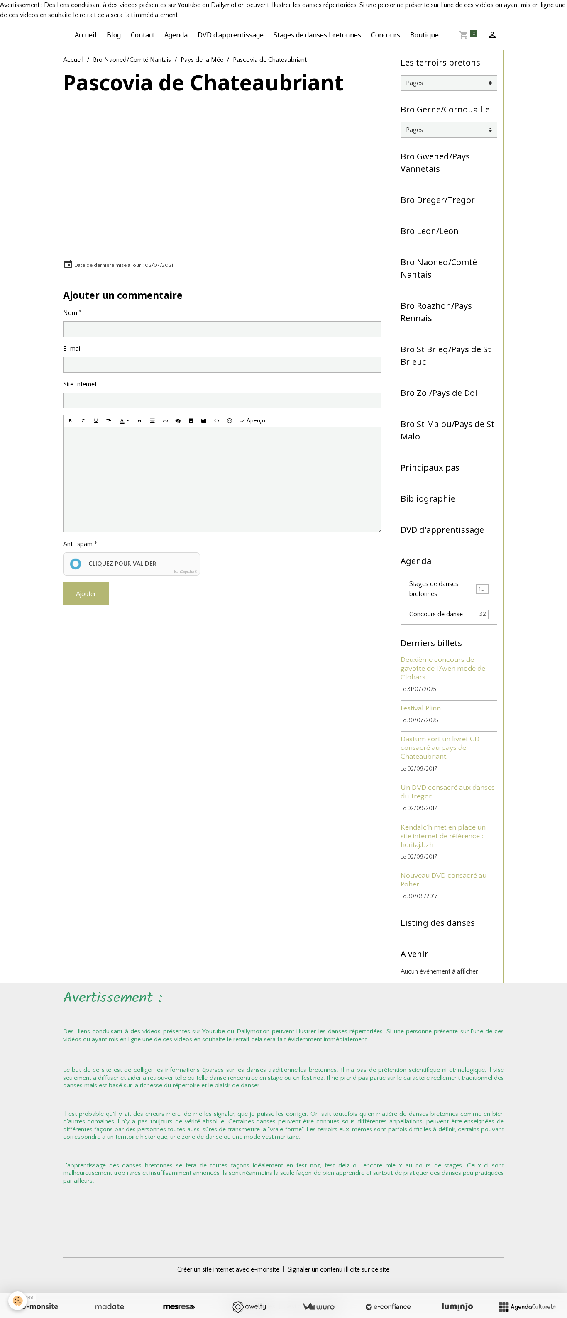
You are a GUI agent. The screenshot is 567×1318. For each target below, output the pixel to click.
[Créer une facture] (318, 1307)
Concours (385, 34)
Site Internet (80, 384)
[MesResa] (179, 1307)
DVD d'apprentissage (231, 34)
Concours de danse (447, 614)
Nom (70, 313)
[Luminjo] (457, 1307)
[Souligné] (96, 421)
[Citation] (139, 421)
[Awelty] (249, 1307)
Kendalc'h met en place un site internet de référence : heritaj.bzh (443, 836)
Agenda (176, 34)
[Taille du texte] (108, 421)
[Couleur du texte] (124, 421)
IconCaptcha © (185, 571)
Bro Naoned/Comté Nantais (132, 59)
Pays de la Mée (202, 59)
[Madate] (109, 1307)
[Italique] (83, 421)
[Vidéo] (203, 421)
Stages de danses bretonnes (317, 34)
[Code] (216, 421)
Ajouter (86, 594)
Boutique (424, 34)
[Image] (191, 421)
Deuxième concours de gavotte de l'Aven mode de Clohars (443, 668)
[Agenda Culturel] (527, 1307)
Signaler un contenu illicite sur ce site (338, 1269)
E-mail (72, 348)
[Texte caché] (178, 421)
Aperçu (255, 420)
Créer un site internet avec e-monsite (228, 1269)
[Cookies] (17, 1300)
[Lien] (165, 421)
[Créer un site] (40, 1307)
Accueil (86, 34)
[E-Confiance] (388, 1307)
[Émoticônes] (229, 421)
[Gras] (70, 421)
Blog (114, 34)
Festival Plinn (421, 708)
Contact (142, 34)
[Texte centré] (152, 421)
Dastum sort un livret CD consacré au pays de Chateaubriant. (440, 748)
